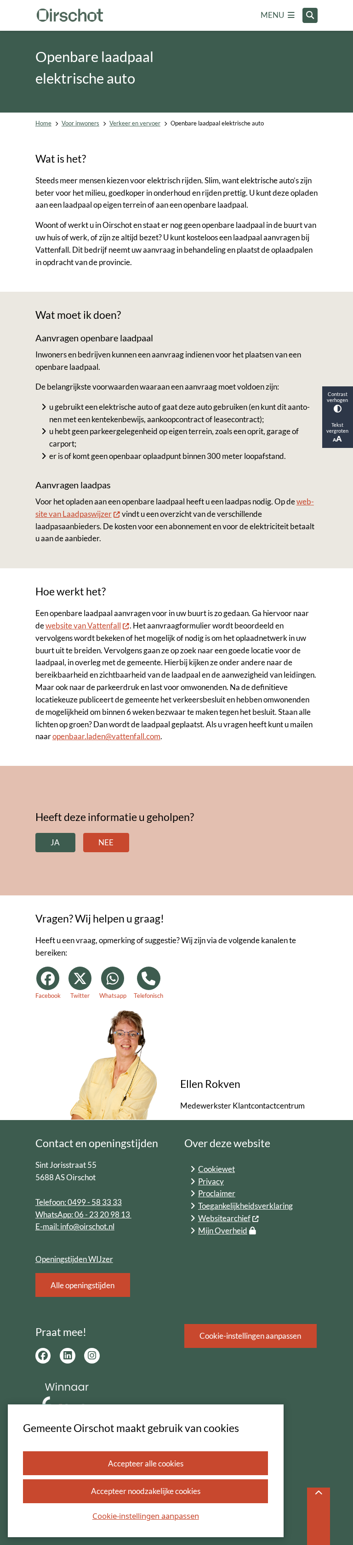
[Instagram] (92, 1356)
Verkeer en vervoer (134, 123)
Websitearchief (224, 1218)
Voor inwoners (80, 123)
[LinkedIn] (67, 1356)
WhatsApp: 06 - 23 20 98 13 (83, 1214)
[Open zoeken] (310, 15)
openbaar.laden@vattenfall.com (106, 736)
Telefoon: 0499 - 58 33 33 (78, 1202)
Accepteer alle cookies (145, 1463)
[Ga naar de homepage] (69, 16)
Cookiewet (216, 1169)
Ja (55, 842)
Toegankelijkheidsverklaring (245, 1206)
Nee (106, 842)
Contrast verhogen (337, 397)
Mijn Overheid (222, 1230)
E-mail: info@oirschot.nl (74, 1226)
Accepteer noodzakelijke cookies (145, 1491)
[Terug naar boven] (318, 1516)
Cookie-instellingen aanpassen (145, 1516)
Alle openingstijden (82, 1285)
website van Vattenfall (83, 625)
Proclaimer (216, 1193)
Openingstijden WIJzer (74, 1259)
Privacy (211, 1181)
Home (43, 123)
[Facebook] (43, 1356)
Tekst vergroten (337, 428)
